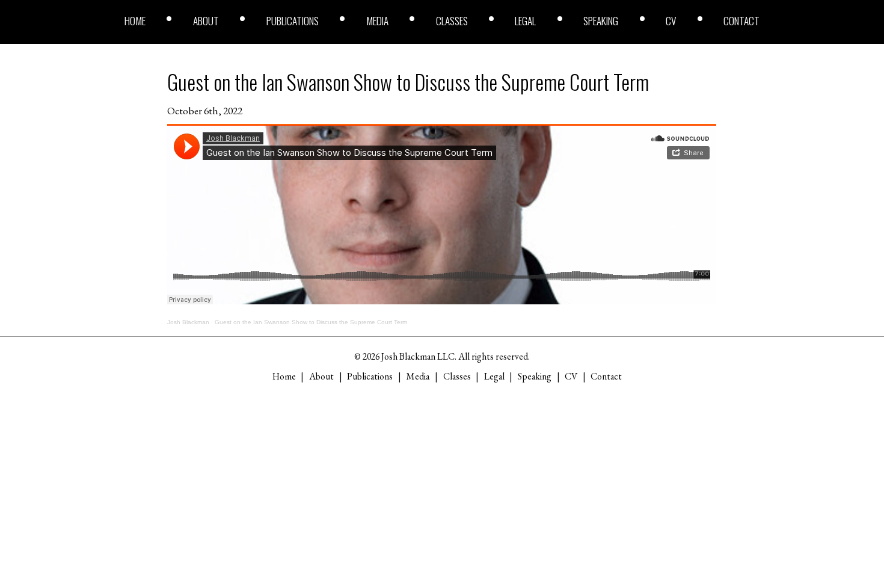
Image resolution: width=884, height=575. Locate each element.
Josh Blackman (188, 322)
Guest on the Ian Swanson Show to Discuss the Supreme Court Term (408, 81)
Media (377, 21)
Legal (525, 21)
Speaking (600, 21)
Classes (452, 21)
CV (671, 21)
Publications (292, 21)
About (206, 21)
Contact (741, 21)
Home (135, 21)
